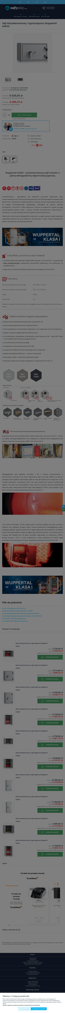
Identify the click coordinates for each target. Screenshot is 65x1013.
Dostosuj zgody (24, 1009)
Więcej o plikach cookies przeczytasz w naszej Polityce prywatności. (21, 1005)
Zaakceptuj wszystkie (38, 1009)
